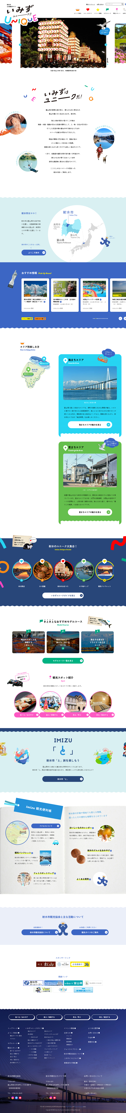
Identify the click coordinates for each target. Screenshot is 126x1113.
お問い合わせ (100, 4)
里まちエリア (48, 1031)
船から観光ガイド (33, 1040)
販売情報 (69, 1042)
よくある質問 (93, 1028)
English (90, 1037)
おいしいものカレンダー (35, 1046)
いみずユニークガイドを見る (63, 595)
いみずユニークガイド (33, 1028)
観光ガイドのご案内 (90, 932)
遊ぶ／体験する (49, 1017)
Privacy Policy (69, 1106)
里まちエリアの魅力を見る (90, 512)
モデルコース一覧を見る (63, 660)
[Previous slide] (120, 318)
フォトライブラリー (71, 1049)
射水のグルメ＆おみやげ (35, 1043)
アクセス (12, 1039)
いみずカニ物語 (32, 1055)
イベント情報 (97, 13)
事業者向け (69, 1045)
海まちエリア (32, 1031)
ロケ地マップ (48, 1052)
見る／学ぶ (77, 1017)
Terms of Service (79, 1106)
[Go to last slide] (20, 44)
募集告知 (69, 1039)
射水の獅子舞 (51, 1043)
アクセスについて (46, 826)
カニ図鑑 (33, 1049)
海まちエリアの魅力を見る (90, 424)
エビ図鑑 (33, 1052)
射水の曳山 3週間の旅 (54, 1040)
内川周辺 (30, 1034)
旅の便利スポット (15, 1063)
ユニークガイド (88, 13)
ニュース (69, 1036)
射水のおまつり (48, 1037)
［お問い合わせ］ (90, 1093)
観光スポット (116, 13)
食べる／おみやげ (21, 1017)
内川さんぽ (34, 1037)
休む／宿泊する (104, 1017)
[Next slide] (106, 44)
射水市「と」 (63, 779)
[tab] (93, 318)
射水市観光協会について (40, 932)
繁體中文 (91, 1042)
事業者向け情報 (70, 1063)
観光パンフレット (90, 4)
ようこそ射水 (77, 13)
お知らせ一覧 (39, 319)
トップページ (13, 1028)
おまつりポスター (53, 1046)
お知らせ (67, 1033)
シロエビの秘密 (32, 1058)
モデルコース (107, 13)
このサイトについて (71, 1058)
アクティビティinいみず (51, 1034)
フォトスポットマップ (50, 1049)
